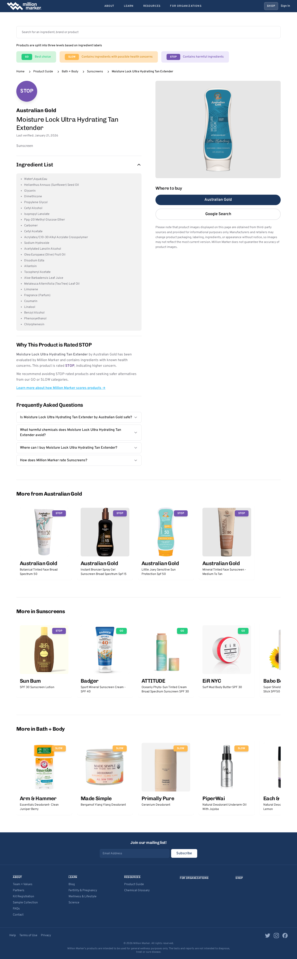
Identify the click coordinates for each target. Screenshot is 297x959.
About (109, 6)
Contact (18, 915)
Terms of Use (28, 935)
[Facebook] (285, 935)
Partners (18, 890)
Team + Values (22, 884)
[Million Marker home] (24, 6)
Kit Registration (23, 896)
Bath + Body (70, 71)
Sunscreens (95, 71)
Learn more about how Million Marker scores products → (60, 388)
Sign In (285, 6)
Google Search (218, 214)
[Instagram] (276, 935)
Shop (271, 6)
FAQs (16, 909)
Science (73, 902)
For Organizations (185, 6)
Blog (71, 884)
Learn (129, 6)
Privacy (46, 935)
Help (12, 935)
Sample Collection (25, 902)
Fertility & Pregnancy (82, 890)
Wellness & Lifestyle (82, 896)
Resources (152, 6)
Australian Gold (218, 199)
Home (20, 71)
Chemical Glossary (137, 890)
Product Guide (43, 71)
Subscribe (184, 853)
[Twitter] (267, 935)
